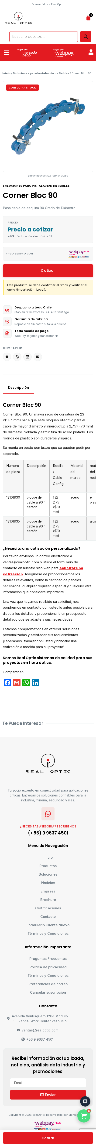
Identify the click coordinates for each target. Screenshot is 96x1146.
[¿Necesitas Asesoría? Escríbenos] (48, 813)
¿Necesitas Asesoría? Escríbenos (48, 826)
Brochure (48, 899)
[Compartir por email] (38, 357)
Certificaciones (48, 908)
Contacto (48, 916)
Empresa (48, 891)
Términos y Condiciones (48, 933)
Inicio (6, 73)
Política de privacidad (48, 967)
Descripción (18, 387)
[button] (6, 52)
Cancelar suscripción (48, 992)
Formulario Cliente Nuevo (48, 925)
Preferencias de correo (48, 984)
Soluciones (48, 874)
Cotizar (48, 270)
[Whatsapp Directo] (83, 1077)
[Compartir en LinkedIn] (27, 357)
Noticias (48, 883)
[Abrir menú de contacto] (85, 1101)
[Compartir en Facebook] (7, 357)
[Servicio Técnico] (83, 1090)
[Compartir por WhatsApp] (17, 357)
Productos (48, 866)
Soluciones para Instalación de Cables (41, 73)
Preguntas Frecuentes (48, 958)
